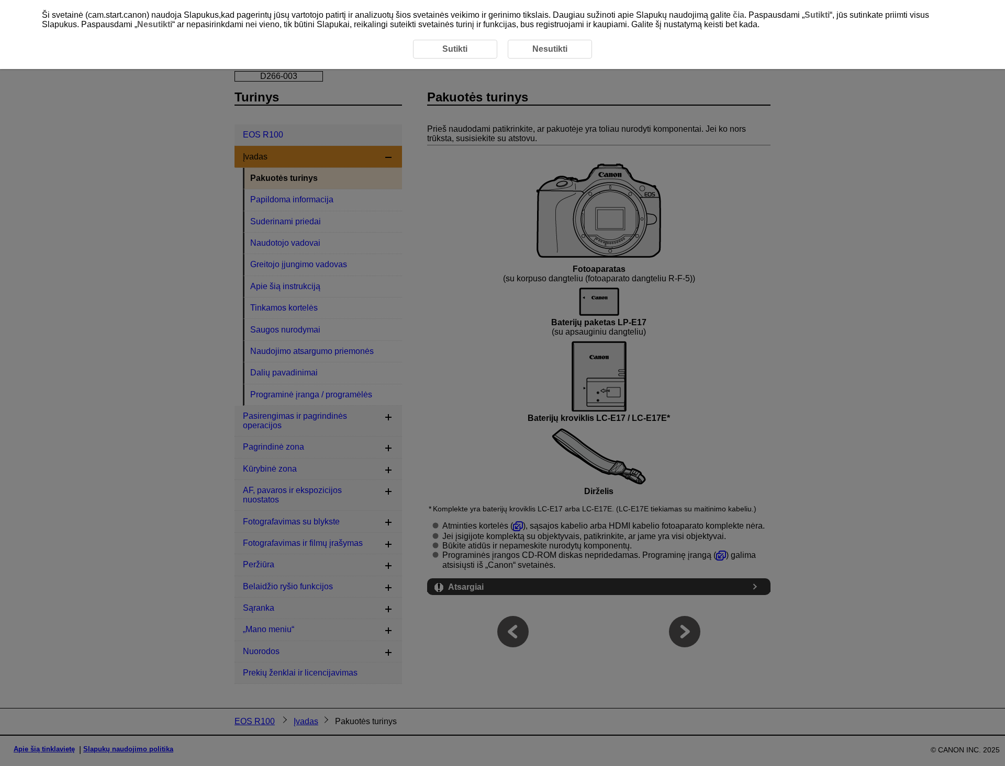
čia (738, 14)
